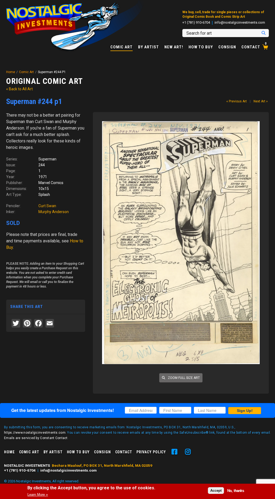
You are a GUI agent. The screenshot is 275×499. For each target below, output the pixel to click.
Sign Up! (245, 410)
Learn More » (37, 495)
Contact (250, 47)
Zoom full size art (183, 378)
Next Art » (261, 101)
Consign (227, 47)
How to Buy (201, 47)
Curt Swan (47, 206)
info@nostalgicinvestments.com (240, 22)
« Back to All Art (19, 89)
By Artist (148, 47)
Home (10, 72)
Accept (216, 491)
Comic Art (121, 47)
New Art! (173, 47)
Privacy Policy (151, 452)
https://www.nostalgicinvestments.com (35, 433)
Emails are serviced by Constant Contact (36, 438)
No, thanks (235, 491)
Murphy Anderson (53, 212)
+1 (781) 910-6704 (196, 22)
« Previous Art (236, 101)
